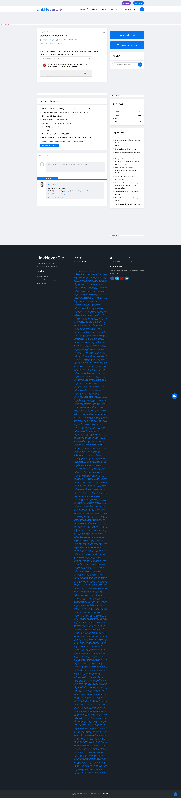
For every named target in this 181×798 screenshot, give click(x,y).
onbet (75, 512)
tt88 (89, 414)
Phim (128, 118)
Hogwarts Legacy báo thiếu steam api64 (55, 119)
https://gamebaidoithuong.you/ (91, 346)
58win (104, 369)
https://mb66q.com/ (78, 281)
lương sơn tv (85, 459)
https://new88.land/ (87, 546)
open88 (95, 311)
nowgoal (99, 290)
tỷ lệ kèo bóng (102, 679)
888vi (98, 643)
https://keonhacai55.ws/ (93, 543)
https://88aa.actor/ (89, 331)
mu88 (102, 414)
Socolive (92, 574)
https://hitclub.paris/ (78, 704)
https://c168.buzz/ (92, 529)
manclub (103, 339)
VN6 (89, 616)
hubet (96, 450)
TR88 (104, 582)
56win (89, 696)
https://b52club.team (92, 370)
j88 (84, 476)
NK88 (77, 414)
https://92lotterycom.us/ (82, 404)
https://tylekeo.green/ (79, 346)
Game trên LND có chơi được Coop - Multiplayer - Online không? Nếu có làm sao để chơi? (127, 185)
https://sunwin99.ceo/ (78, 317)
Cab (49, 184)
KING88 (78, 534)
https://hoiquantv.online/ (89, 359)
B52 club (88, 301)
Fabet (101, 680)
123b (77, 416)
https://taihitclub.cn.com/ (90, 349)
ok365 (77, 547)
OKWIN (102, 703)
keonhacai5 (76, 691)
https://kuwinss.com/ (85, 608)
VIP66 (96, 280)
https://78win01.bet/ (101, 403)
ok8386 (86, 472)
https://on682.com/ (87, 520)
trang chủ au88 (91, 493)
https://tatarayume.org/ (94, 590)
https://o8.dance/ (87, 614)
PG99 (104, 310)
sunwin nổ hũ (103, 495)
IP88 (87, 696)
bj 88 (87, 468)
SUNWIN (96, 418)
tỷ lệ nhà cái (87, 431)
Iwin (84, 321)
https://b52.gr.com (81, 677)
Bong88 (97, 329)
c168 (74, 369)
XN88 (101, 591)
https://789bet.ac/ (94, 618)
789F (89, 547)
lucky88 (101, 500)
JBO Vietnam (77, 640)
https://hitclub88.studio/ (85, 482)
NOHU (90, 532)
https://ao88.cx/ (99, 506)
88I (103, 397)
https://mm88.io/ (79, 293)
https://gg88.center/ (89, 366)
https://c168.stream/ (90, 597)
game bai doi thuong (83, 653)
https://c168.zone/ (94, 448)
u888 (95, 407)
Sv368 (99, 312)
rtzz (101, 626)
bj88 (94, 355)
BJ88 (80, 599)
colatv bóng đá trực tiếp (101, 283)
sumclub (79, 420)
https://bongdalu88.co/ (82, 339)
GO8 (104, 626)
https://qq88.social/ (98, 655)
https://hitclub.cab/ (78, 389)
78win (89, 274)
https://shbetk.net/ (88, 403)
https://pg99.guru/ (96, 673)
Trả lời (54, 197)
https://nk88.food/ (92, 601)
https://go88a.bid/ (102, 485)
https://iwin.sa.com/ (86, 304)
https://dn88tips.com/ (78, 609)
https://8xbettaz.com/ (78, 454)
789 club (79, 481)
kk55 (85, 573)
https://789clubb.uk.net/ (91, 372)
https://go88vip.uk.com (79, 662)
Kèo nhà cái (96, 427)
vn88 (90, 458)
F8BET (88, 512)
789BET (104, 346)
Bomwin (75, 324)
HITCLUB (78, 421)
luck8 (84, 416)
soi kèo (105, 287)
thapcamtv (98, 284)
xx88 (91, 284)
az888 (88, 498)
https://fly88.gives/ (100, 359)
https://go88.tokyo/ (96, 304)
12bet (85, 701)
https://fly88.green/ (100, 356)
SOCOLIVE (100, 523)
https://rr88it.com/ (97, 326)
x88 (105, 366)
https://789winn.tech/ (89, 609)
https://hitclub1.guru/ (101, 498)
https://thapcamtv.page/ (101, 688)
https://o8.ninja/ (102, 353)
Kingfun (92, 474)
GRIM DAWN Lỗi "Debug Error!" (52, 116)
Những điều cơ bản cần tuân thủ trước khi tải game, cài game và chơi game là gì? (127, 142)
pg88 (92, 638)
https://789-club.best (96, 492)
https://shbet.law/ (88, 351)
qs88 (93, 428)
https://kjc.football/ (78, 329)
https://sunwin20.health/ (90, 592)
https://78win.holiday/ (78, 615)
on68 (94, 495)
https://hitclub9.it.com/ (81, 462)
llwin (100, 571)
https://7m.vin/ (77, 458)
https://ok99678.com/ (78, 384)
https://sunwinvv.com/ (81, 468)
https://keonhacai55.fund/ (84, 424)
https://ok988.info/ (84, 360)
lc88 (97, 557)
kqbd (98, 321)
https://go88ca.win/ (78, 664)
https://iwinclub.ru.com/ (79, 302)
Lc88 (89, 425)
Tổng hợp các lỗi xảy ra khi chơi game (127, 204)
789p (75, 578)
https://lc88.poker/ (87, 673)
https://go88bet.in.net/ (82, 492)
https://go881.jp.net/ (102, 336)
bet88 (84, 294)
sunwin (75, 274)
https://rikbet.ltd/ (77, 295)
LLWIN (103, 342)
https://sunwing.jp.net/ (89, 461)
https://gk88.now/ (84, 707)
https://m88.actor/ (80, 479)
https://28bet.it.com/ (84, 618)
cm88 (82, 341)
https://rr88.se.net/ (84, 298)
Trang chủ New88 (89, 670)
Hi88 (81, 698)
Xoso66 (85, 281)
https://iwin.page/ (87, 389)
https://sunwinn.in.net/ (97, 445)
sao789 (97, 363)
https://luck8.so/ (77, 438)
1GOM (77, 301)
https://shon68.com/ (84, 693)
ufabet (90, 271)
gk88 (86, 427)
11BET (75, 710)
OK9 (81, 345)
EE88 (75, 358)
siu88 (102, 365)
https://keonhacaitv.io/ (79, 472)
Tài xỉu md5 (87, 622)
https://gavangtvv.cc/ (101, 532)
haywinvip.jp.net (91, 491)
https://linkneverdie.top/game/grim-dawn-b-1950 (64, 194)
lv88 (94, 557)
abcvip (84, 631)
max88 (92, 301)
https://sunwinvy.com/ (99, 645)
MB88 (91, 711)
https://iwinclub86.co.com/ (79, 376)
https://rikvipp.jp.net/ (100, 373)
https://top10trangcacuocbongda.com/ (89, 348)
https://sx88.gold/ (78, 434)
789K (78, 626)
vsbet (86, 382)
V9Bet (90, 679)
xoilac (102, 284)
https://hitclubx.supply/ (88, 417)
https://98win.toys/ (78, 564)
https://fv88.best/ (82, 646)
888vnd (101, 643)
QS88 (84, 383)
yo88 (81, 368)
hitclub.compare (77, 500)
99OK (81, 649)
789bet (93, 400)
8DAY (80, 680)
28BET (77, 584)
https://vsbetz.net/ (78, 560)
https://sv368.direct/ (101, 273)
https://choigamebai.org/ (79, 291)
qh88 (87, 434)
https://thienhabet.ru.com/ (89, 335)
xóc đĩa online (98, 451)
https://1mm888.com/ (98, 687)
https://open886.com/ (78, 312)
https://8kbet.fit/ (89, 629)
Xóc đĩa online (87, 300)
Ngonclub (100, 338)
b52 (88, 284)
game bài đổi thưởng (98, 325)
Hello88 (103, 522)
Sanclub (78, 342)
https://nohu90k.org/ (87, 657)
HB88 (75, 639)
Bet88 (87, 314)
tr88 (99, 499)
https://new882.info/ (97, 546)
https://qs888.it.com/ (97, 599)
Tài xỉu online (101, 578)
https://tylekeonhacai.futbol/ (80, 284)
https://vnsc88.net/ (97, 409)
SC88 (91, 384)
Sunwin (101, 329)
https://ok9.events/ (88, 365)
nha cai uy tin (104, 298)
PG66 (98, 472)
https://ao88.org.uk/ (88, 704)
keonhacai (100, 435)
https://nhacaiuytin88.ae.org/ (91, 519)
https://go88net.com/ (78, 396)
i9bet (91, 326)
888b (75, 575)
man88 (84, 659)
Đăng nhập (138, 3)
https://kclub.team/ (97, 297)
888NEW (75, 424)
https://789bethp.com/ (81, 410)
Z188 (78, 387)
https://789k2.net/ (78, 585)
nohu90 (90, 376)
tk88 (97, 353)
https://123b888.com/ (88, 430)
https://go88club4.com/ (100, 341)
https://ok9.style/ (77, 577)
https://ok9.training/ (78, 597)
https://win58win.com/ (100, 647)
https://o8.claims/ (95, 614)
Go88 (95, 290)
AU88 (75, 493)
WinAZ (92, 602)
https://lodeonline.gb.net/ (79, 338)
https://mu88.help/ (81, 336)
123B (86, 455)
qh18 (93, 577)
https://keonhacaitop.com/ (88, 322)
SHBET (104, 297)
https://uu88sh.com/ (99, 594)
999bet (98, 549)
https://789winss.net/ (78, 666)
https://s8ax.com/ (101, 657)
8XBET (101, 444)
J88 (74, 441)
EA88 (104, 474)
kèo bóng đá (92, 640)
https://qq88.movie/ (86, 698)
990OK (98, 686)
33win (75, 339)
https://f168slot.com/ (102, 311)
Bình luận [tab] (44, 156)
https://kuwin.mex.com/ (79, 619)
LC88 (80, 427)
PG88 (96, 319)
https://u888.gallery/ (85, 469)
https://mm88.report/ (78, 474)
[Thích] (48, 197)
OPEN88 (103, 312)
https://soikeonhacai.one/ (79, 444)
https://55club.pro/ (99, 464)
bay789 (87, 700)
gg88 (87, 565)
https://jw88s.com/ (84, 578)
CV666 (85, 667)
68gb (99, 413)
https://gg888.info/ (78, 632)
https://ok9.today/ (102, 652)
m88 (81, 522)
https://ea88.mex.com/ (88, 471)
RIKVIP (86, 302)
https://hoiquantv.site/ (79, 359)
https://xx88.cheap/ (84, 687)
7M (84, 638)
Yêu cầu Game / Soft (129, 45)
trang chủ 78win (103, 696)
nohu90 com (93, 639)
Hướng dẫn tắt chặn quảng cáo (125, 149)
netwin (88, 667)
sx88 (98, 672)
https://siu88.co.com (93, 564)
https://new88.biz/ (90, 319)
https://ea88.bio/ (100, 400)
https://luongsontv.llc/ (90, 442)
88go (97, 701)
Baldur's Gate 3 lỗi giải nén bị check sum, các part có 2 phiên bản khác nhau (67, 137)
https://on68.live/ (77, 573)
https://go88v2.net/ (90, 522)
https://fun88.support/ (79, 701)
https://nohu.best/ (78, 567)
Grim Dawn (58, 44)
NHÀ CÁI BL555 (99, 606)
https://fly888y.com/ (100, 491)
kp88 (85, 647)
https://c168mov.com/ (78, 411)
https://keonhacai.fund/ (98, 278)
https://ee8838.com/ (78, 430)
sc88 (84, 343)
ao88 (95, 365)
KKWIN (82, 602)
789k (95, 431)
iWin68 (75, 492)
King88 (95, 623)
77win (85, 384)
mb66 (91, 363)
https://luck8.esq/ (83, 568)
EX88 (101, 554)
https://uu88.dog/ (78, 594)
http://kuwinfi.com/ (93, 581)
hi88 (104, 659)
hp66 (90, 416)
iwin (102, 300)
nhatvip (92, 499)
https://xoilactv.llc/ (78, 527)
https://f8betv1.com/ (95, 650)
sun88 (96, 679)
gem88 (99, 318)
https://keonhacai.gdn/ (102, 307)
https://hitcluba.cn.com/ (91, 444)
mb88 (92, 414)
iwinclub (86, 308)
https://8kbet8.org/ (78, 352)
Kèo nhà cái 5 (93, 300)
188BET (86, 393)
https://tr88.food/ (80, 587)
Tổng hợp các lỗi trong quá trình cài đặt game (127, 193)
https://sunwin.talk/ (87, 310)
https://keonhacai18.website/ (83, 358)
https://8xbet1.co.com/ (88, 533)
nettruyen (76, 271)
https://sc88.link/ (92, 472)
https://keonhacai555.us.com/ (80, 543)
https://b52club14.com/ (79, 532)
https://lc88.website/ (88, 503)
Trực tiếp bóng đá (77, 278)
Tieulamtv (76, 507)
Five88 (75, 681)
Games (103, 9)
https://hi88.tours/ (89, 524)
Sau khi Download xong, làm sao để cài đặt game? (127, 178)
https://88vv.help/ (78, 606)
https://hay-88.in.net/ (100, 458)
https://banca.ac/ (90, 343)
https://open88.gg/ (80, 642)
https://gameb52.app (90, 457)
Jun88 (88, 311)
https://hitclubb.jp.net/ (89, 373)
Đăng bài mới (129, 35)
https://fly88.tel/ (91, 329)
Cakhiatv (89, 611)
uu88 (93, 332)
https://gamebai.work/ (99, 343)
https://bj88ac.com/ (78, 485)
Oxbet (85, 681)
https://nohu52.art (99, 479)
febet (88, 631)
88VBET (85, 643)
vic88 (78, 550)
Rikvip (80, 301)
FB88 (89, 407)
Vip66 (75, 280)
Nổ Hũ (100, 565)
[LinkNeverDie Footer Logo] (50, 258)
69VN (87, 636)
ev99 (84, 434)
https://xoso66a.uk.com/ (82, 601)
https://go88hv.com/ (86, 445)
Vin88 (78, 482)
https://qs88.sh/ (77, 623)
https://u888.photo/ (101, 407)
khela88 (101, 585)
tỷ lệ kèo (78, 708)
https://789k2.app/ (78, 657)
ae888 (79, 331)
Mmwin (89, 492)
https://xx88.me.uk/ (99, 288)
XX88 (85, 285)
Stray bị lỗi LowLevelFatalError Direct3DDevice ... (58, 134)
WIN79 (96, 683)
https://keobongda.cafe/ (85, 332)
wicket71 (97, 585)
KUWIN (86, 532)
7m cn (90, 677)
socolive (104, 277)
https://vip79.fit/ (86, 290)
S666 (95, 498)
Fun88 (88, 273)
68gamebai (98, 465)
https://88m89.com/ (89, 662)
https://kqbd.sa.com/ (84, 691)
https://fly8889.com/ (99, 366)
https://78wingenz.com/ (100, 404)
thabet (78, 365)
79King (99, 342)
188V (79, 530)
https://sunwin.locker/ (78, 285)
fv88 (89, 643)
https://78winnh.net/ (102, 280)
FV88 (93, 481)
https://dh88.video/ (103, 433)
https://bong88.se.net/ (79, 380)
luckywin (102, 472)
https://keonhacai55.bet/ (83, 277)
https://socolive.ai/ (90, 541)
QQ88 (77, 529)
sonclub (97, 660)
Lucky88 (93, 595)
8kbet (77, 298)
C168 (96, 342)
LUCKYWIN (86, 666)
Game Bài (83, 458)
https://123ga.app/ (81, 575)
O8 (96, 423)
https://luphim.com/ (91, 328)
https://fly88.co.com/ (95, 410)
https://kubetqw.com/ (78, 516)
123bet (82, 500)
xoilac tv (84, 273)
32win (85, 570)
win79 (91, 321)
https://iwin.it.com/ (89, 486)
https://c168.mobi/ (93, 659)
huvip (99, 580)
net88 (95, 339)
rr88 (74, 366)
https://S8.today (84, 530)
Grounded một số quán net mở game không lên (57, 123)
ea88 (90, 672)
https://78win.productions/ (79, 598)
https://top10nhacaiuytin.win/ (97, 291)
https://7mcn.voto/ (78, 383)
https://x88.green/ (94, 420)
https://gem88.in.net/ (89, 544)
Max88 (75, 332)
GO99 (75, 428)
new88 (75, 517)
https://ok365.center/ (90, 288)
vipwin (95, 499)
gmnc (78, 407)
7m (102, 290)
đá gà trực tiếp (97, 509)
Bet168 (100, 319)
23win (103, 319)
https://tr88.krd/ (86, 676)
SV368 (85, 536)
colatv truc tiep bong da (86, 283)
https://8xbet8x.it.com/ (99, 533)
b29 (98, 369)
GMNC (75, 341)
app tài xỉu (78, 382)
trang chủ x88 (98, 493)
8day (105, 363)
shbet (100, 420)
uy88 (75, 400)
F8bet (85, 370)
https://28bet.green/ (78, 574)
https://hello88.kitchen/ (79, 394)
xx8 (74, 599)
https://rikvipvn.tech (103, 684)
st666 (105, 550)
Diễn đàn (127, 9)
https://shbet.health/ (92, 441)
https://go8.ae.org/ (93, 565)
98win (103, 421)
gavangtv (91, 287)
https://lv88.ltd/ (94, 433)
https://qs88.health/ (78, 553)
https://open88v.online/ (79, 433)
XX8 (90, 510)
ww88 (98, 430)
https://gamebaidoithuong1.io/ (80, 489)
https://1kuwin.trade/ (97, 520)
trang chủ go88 (95, 500)
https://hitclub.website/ (95, 294)
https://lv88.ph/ (91, 619)
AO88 (81, 387)
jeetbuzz (93, 585)
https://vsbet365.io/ (87, 560)
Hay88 (102, 423)
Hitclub (100, 310)
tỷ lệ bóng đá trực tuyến (82, 450)
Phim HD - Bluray (115, 9)
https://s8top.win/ (78, 633)
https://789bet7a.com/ (82, 483)
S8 (95, 428)
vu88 (80, 509)
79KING (98, 328)
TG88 (103, 454)
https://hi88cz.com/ (85, 708)
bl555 (106, 430)
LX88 (82, 534)
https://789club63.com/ (99, 486)
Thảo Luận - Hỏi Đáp (52, 32)
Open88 (82, 465)
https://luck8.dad (82, 447)
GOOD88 (83, 660)
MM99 (94, 558)
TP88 (97, 616)
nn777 (90, 314)
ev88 (78, 368)
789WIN (85, 540)
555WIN (98, 642)
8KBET (80, 459)
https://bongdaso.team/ (91, 377)
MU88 (75, 353)
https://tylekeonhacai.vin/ (79, 377)
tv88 (84, 541)
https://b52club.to (93, 413)
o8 (96, 355)
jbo (80, 710)
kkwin (105, 581)
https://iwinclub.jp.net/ (79, 373)
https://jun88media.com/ (98, 588)
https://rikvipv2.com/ (78, 488)
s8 (80, 495)
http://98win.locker (93, 674)
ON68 (85, 474)
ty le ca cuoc (77, 300)
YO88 (93, 683)
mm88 (80, 703)
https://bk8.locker (101, 653)
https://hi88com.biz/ (99, 476)
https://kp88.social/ (89, 438)
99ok (102, 441)
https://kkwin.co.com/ (88, 478)
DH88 (82, 639)
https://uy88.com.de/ (99, 469)
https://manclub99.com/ (100, 322)
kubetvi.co (76, 459)
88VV (93, 458)
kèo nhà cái (79, 294)
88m (93, 635)
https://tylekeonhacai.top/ (79, 372)
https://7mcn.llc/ (88, 355)
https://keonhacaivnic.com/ (80, 435)
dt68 (91, 315)
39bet (82, 519)
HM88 (78, 465)
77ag (92, 537)
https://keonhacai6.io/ (86, 710)
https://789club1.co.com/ (99, 375)
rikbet (102, 434)
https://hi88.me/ (88, 356)
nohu (75, 440)
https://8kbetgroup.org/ (79, 629)
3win (99, 646)
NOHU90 (84, 420)
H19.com (82, 557)
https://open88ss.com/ (89, 686)
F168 (90, 345)
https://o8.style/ (80, 366)
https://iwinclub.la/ (78, 273)
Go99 (85, 454)
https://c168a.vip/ (95, 696)
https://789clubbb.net (78, 683)
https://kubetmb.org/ (79, 588)
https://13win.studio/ (87, 563)
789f (95, 478)
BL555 (83, 438)
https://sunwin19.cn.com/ (90, 307)
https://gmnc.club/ (88, 437)
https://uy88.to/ (88, 558)
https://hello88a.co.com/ (79, 457)
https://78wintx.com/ (101, 368)
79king (93, 345)
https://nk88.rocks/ (101, 707)
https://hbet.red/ (100, 471)
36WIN (95, 524)
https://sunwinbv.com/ (89, 697)
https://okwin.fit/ (96, 698)
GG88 (93, 308)
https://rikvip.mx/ (77, 445)
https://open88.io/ (80, 625)
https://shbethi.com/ (78, 351)
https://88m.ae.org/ (87, 505)
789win (94, 302)
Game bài (99, 352)
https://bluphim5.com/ (102, 285)
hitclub (93, 277)
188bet (102, 693)
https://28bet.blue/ (93, 334)
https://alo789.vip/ (78, 670)
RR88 (93, 284)
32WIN (85, 602)
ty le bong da (77, 418)
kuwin (98, 423)
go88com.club (84, 491)
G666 (81, 547)
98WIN (98, 551)
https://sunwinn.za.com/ (91, 336)
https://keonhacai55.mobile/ (95, 390)
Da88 (82, 681)
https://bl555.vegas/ (89, 690)
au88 (105, 413)
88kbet (98, 608)
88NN (100, 564)
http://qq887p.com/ (100, 633)
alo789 (91, 513)
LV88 (85, 591)
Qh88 (83, 455)
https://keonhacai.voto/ (79, 318)
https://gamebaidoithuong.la (100, 417)
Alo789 (83, 278)
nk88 (96, 468)
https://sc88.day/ (77, 393)
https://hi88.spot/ (84, 640)
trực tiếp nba (101, 287)
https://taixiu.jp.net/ (78, 375)
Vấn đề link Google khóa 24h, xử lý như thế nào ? (128, 199)
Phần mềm (94, 9)
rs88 (88, 540)
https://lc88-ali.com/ (96, 482)
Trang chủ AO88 (95, 666)
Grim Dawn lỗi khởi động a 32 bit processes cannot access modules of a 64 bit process (70, 109)
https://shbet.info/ (93, 383)
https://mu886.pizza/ (88, 516)
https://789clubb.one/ (79, 308)
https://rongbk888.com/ (89, 293)
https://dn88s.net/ (78, 506)
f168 (103, 338)
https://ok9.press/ (86, 392)
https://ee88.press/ (78, 674)
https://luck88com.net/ (100, 640)
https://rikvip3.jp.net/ (88, 488)
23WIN (92, 464)
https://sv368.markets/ (91, 575)
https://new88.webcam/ (79, 362)
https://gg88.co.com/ (92, 318)
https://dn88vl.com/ (98, 656)
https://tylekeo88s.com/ (100, 512)
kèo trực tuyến (80, 431)
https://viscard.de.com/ (79, 554)
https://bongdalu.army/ (79, 379)
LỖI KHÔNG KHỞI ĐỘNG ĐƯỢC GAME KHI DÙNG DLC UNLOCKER (63, 141)
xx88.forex (87, 585)
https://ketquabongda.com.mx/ (80, 425)
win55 (83, 522)
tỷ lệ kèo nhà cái (93, 380)
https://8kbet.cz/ (100, 628)
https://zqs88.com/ (78, 614)
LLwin (106, 471)
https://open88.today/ (89, 312)
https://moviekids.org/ (86, 418)
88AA (91, 556)
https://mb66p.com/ (81, 280)
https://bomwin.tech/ (92, 295)
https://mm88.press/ (78, 305)
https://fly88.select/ (91, 353)
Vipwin (96, 481)
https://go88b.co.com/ (88, 375)
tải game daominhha (99, 308)
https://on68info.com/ (85, 537)
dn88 (91, 462)
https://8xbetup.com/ (78, 688)
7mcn (81, 300)
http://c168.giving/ (91, 455)
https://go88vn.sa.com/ (79, 349)
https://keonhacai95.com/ (83, 324)
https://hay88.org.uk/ (81, 526)
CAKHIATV (95, 523)
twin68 (88, 464)
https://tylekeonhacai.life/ (80, 319)
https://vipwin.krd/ (78, 676)
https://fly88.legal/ (81, 423)
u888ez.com (83, 475)
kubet (91, 273)
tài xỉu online (90, 325)
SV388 (87, 652)
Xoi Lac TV (92, 646)
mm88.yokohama (88, 588)
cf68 (79, 520)
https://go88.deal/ (88, 317)
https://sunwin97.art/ (87, 297)
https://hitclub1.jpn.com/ (79, 486)
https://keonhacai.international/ (96, 399)
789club (100, 324)
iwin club (92, 358)
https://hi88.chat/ (77, 392)
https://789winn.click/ (87, 606)
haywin (88, 496)
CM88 (83, 331)
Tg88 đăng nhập (77, 455)
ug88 (92, 498)
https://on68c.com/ (81, 517)
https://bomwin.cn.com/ (100, 394)
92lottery (96, 676)
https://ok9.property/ (102, 355)
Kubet (95, 466)
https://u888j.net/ (88, 409)
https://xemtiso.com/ (87, 584)
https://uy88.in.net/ (78, 471)
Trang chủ (84, 9)
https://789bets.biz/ (81, 406)
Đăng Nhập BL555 (83, 645)
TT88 (94, 567)
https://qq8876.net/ (85, 421)
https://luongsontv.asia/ (89, 688)
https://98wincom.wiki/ (95, 705)
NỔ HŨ (77, 369)
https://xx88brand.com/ (92, 305)
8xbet (101, 461)
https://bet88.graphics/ (86, 342)
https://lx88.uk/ (100, 639)
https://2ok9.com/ (78, 343)
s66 (81, 523)
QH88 (78, 608)
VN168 (104, 445)
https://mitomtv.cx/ (91, 539)
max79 (97, 571)
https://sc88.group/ (81, 315)
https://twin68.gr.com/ (78, 536)
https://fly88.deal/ (87, 386)
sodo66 (103, 483)
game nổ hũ (76, 409)
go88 (101, 277)
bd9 (75, 587)
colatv (79, 283)
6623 (84, 684)
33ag (85, 561)
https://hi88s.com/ (78, 314)
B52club (97, 362)
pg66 (95, 574)
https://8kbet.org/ (78, 322)
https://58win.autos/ (97, 447)
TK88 (104, 500)
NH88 (91, 652)
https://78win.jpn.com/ (79, 612)
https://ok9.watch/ (78, 386)
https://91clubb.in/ (98, 454)
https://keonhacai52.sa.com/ (95, 691)
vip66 (105, 278)
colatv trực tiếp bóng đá (82, 400)
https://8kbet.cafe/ (92, 536)
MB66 (88, 281)
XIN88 (90, 578)
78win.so (75, 356)
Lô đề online (93, 368)
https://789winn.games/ (98, 632)
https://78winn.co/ (97, 664)
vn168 (105, 450)
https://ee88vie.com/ (82, 274)
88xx (75, 414)
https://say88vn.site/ (95, 496)
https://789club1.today (78, 461)
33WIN (88, 420)
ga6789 (98, 365)
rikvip (90, 277)
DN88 (91, 447)
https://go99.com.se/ (87, 567)
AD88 (93, 510)
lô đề (75, 382)
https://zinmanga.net (83, 271)
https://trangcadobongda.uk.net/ (81, 413)
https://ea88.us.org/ (89, 554)
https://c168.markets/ (78, 403)
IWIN (96, 276)
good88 (83, 595)
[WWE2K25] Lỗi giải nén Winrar (52, 127)
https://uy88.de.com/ (84, 440)
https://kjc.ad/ (85, 582)
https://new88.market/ (83, 334)
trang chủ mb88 (83, 493)
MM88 (91, 285)
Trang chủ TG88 (79, 663)
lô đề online (90, 427)
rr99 (103, 701)
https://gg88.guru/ (94, 406)
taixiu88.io (91, 435)
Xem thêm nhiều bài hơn (49, 145)
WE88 (104, 461)
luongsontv (76, 287)
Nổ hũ (87, 338)
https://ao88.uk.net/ (78, 502)
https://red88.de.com (78, 571)
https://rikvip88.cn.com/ (96, 587)
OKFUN (105, 615)
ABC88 (75, 523)
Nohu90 (78, 341)
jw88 (95, 672)
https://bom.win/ (93, 338)
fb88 (83, 382)
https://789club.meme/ (83, 590)
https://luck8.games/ (92, 568)
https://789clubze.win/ (79, 328)
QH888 (91, 540)
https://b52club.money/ (99, 331)
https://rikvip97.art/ (78, 297)
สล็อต (85, 328)
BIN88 (92, 290)
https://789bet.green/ (99, 708)
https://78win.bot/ (102, 334)
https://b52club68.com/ (89, 396)
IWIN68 (105, 399)
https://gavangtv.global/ (99, 537)
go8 (105, 414)
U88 (81, 539)
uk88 (89, 382)
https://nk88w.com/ (78, 581)
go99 (102, 413)
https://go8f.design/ (97, 462)
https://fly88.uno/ (100, 314)
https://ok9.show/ (78, 452)
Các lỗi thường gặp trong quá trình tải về (127, 154)
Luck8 (78, 360)
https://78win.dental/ (92, 663)
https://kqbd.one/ (100, 379)
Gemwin (80, 390)
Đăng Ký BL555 (92, 642)
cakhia (89, 400)
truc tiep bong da (96, 271)
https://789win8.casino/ (96, 421)
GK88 (100, 595)
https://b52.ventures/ (78, 499)
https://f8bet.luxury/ (78, 686)
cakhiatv (95, 287)
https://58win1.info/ (78, 541)
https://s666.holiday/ (88, 509)
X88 (96, 578)
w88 (77, 440)
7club (87, 679)
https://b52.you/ (95, 389)
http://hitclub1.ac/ (103, 543)
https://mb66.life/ (94, 281)
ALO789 (75, 348)
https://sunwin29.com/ (79, 498)
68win (100, 442)
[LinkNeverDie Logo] (49, 9)
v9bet (90, 278)
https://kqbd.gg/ (77, 549)
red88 (75, 550)
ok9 (86, 291)
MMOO (75, 465)
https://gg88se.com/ (78, 503)
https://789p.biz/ (96, 563)
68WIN (75, 475)
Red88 (104, 680)
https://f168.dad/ (87, 411)
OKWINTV (82, 550)
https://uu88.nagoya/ (78, 466)
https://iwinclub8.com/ (79, 544)
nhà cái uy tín (94, 274)
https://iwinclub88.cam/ (85, 580)
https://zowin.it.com (102, 466)
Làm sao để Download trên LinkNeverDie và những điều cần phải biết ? (127, 170)
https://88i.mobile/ (78, 505)
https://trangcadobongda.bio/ (89, 352)
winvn (89, 483)
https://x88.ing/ (97, 425)
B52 (103, 318)
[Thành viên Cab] (43, 185)
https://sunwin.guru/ (87, 387)
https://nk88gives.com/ (94, 669)
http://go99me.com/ (98, 540)
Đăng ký (126, 3)
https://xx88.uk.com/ (95, 502)
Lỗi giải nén (45, 130)
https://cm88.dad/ (78, 304)
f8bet (100, 346)
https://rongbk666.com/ (101, 293)
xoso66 (75, 277)
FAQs (135, 9)
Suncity (75, 656)
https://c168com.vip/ (87, 605)
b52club (75, 326)
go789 (75, 677)
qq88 (78, 464)
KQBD (91, 631)
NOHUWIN (76, 680)
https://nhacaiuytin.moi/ (90, 379)
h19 (105, 314)
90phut (94, 403)
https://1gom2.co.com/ (90, 394)
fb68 (94, 701)
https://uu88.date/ (78, 546)
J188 (90, 468)
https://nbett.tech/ (84, 669)
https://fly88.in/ (99, 529)
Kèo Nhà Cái (97, 474)
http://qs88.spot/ (93, 604)
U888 (102, 410)
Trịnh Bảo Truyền (49, 40)
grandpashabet (100, 503)
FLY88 (84, 314)
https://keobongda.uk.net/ (100, 622)
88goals (99, 300)
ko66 (75, 526)
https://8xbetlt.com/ (88, 397)
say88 (105, 476)
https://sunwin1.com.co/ (92, 485)
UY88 (90, 465)
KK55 (75, 404)
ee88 (99, 450)
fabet (92, 382)
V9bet (94, 321)
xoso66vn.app (81, 558)
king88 (78, 591)
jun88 (90, 360)
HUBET (103, 557)
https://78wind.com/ (81, 353)
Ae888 (92, 483)
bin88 (90, 308)
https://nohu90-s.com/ (79, 592)
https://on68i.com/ (80, 515)
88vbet (75, 602)
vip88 (93, 679)
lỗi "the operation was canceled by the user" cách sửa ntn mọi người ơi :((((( (66, 112)
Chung (128, 112)
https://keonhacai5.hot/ (99, 488)
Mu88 (100, 683)
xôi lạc (87, 278)
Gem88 (78, 681)
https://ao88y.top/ (98, 667)
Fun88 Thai (88, 527)
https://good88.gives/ (78, 476)
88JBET (75, 616)
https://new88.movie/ (89, 341)
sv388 (95, 273)
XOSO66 (84, 523)
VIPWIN (84, 564)
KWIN (104, 584)
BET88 (93, 515)
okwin (105, 608)
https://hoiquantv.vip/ (102, 358)
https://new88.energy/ (92, 553)
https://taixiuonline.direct (95, 517)
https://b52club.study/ (79, 401)
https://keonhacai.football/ (88, 276)
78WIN (78, 551)
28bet (78, 478)
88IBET (103, 425)
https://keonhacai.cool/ (79, 355)
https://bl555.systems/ (93, 401)
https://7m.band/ (101, 377)
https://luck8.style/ (78, 563)
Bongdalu (86, 380)
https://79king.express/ (79, 288)
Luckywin (86, 428)
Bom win (93, 451)
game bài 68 (102, 676)
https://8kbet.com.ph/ (89, 534)
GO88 (88, 315)
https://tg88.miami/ (82, 616)
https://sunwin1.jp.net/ (93, 489)
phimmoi (105, 619)
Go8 (84, 649)
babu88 (105, 585)
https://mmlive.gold (102, 416)
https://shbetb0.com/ (100, 351)
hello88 (101, 574)
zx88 (92, 643)
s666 (85, 510)
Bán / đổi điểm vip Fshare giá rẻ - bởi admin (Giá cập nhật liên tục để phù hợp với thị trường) (127, 161)
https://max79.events (93, 684)
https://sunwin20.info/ (79, 570)
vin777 (83, 679)
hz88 (97, 442)
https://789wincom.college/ (80, 711)
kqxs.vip (78, 469)
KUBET (98, 662)
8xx (74, 293)
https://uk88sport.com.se (89, 571)
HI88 (93, 655)
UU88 (77, 427)
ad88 (77, 599)
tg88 (75, 410)
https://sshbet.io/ (101, 349)
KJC (106, 291)
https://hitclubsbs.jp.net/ (98, 317)
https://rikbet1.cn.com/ (79, 397)
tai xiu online (102, 428)
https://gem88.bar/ (78, 290)
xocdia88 (75, 447)
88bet (103, 440)
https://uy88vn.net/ (78, 700)
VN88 (101, 568)
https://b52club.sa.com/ (79, 307)
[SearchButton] (142, 9)
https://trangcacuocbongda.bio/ (99, 386)
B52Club (95, 376)
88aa (100, 530)
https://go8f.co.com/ (78, 647)
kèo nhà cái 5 (104, 549)
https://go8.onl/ (86, 506)
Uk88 (89, 681)
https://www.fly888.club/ (101, 335)
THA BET (95, 653)
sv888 (84, 581)
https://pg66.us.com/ (78, 311)
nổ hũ (93, 310)
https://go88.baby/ (97, 387)
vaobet (75, 315)
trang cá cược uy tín (102, 380)
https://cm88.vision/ (102, 332)
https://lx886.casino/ (102, 604)
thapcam (75, 496)
